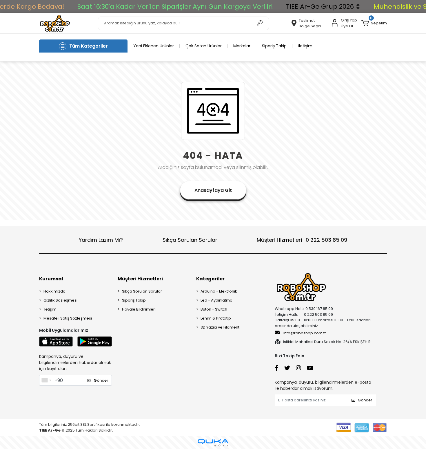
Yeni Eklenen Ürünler (153, 46)
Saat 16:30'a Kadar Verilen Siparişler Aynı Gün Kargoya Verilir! (175, 6)
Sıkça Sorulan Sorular (190, 240)
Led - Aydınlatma (216, 300)
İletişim (305, 46)
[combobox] (46, 380)
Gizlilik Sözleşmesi (60, 300)
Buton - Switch (214, 309)
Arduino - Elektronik (219, 291)
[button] (374, 23)
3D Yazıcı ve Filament (220, 327)
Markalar (241, 46)
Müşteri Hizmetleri (302, 240)
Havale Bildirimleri (139, 309)
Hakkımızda (54, 291)
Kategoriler (210, 278)
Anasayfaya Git (213, 190)
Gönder (101, 380)
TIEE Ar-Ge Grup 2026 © (323, 6)
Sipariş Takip (274, 46)
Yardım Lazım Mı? (101, 240)
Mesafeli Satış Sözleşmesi (67, 318)
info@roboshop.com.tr (304, 333)
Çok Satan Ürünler (203, 46)
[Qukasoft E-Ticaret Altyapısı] (213, 442)
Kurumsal (51, 278)
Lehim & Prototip (216, 318)
